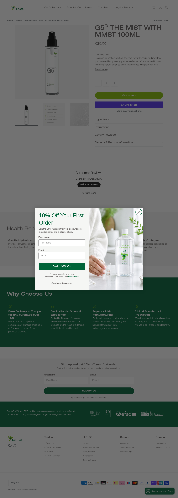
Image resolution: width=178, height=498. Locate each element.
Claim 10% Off (62, 266)
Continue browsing (61, 283)
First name (44, 237)
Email (41, 250)
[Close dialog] (139, 212)
